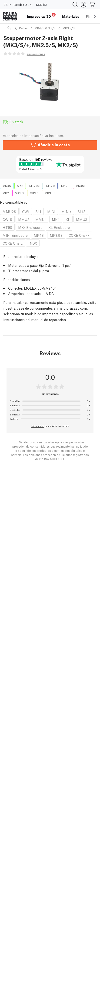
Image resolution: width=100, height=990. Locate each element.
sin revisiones (36, 54)
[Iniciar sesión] (83, 5)
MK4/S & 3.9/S (45, 28)
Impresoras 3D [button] (41, 15)
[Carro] (92, 5)
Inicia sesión (37, 426)
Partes (23, 28)
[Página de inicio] (9, 28)
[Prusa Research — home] (10, 16)
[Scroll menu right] (95, 16)
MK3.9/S (69, 28)
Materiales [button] (70, 16)
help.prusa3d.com (73, 308)
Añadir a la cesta (54, 144)
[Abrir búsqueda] (75, 5)
